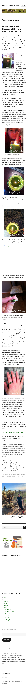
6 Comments (20, 476)
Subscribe (6, 639)
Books (5, 597)
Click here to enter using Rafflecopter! (13, 432)
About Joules (6, 673)
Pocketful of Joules (10, 5)
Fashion (6, 603)
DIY (5, 599)
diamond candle (6, 476)
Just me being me (8, 613)
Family (6, 601)
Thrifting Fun (8, 620)
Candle (23, 474)
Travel (5, 622)
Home (4, 670)
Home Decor (7, 609)
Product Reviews (16, 474)
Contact (4, 677)
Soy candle (13, 476)
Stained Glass (7, 618)
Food (5, 607)
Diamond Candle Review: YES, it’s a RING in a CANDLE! (11, 29)
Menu (23, 5)
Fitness (6, 605)
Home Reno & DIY (9, 611)
